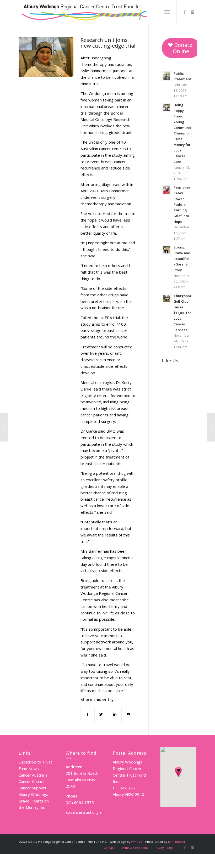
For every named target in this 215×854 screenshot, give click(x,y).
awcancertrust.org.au (85, 812)
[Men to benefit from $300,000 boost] (4, 427)
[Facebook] (185, 12)
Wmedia (137, 842)
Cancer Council (31, 781)
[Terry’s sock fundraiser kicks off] (211, 427)
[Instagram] (193, 12)
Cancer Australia (33, 775)
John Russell (176, 842)
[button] (178, 772)
